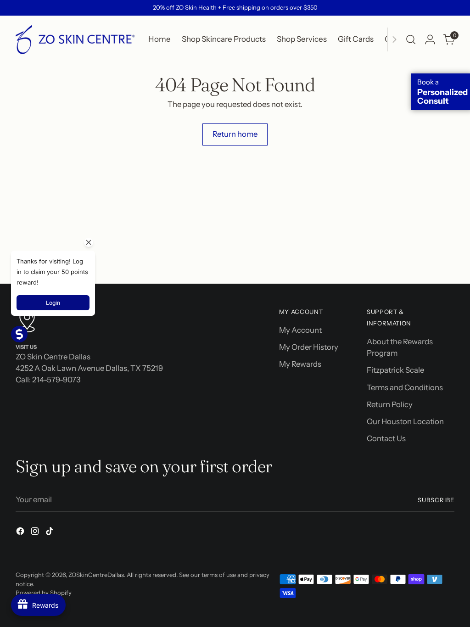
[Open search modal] (411, 39)
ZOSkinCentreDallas (96, 574)
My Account (300, 330)
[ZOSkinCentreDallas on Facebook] (21, 532)
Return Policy (390, 404)
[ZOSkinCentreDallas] (75, 39)
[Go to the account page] (430, 39)
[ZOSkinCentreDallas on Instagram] (35, 532)
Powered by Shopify (44, 592)
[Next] (394, 39)
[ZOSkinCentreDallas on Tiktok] (50, 532)
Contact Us (386, 438)
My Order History (308, 347)
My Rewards (300, 364)
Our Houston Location (405, 421)
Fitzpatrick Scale (395, 370)
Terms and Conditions (405, 387)
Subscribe (436, 500)
